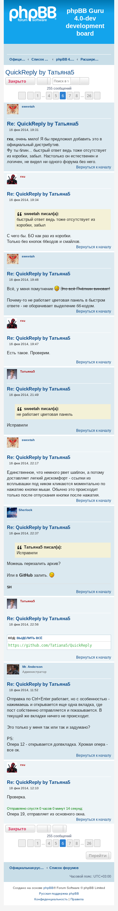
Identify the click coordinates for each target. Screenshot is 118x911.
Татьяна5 (27, 371)
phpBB (48, 888)
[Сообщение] (7, 130)
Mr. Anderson (32, 666)
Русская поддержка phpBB (59, 893)
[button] (22, 95)
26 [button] (89, 95)
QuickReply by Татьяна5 (39, 72)
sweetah (28, 106)
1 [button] (38, 95)
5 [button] (56, 95)
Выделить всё (29, 638)
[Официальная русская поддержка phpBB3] (35, 22)
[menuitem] (110, 50)
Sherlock (25, 510)
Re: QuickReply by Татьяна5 (42, 124)
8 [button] (77, 95)
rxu (22, 176)
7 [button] (70, 95)
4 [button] (49, 95)
